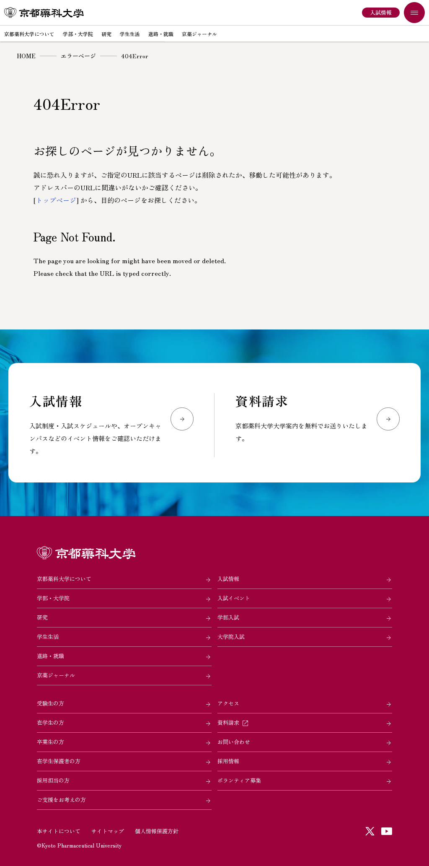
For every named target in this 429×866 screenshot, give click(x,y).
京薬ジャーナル (56, 675)
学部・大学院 (53, 598)
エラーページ (78, 56)
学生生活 (48, 636)
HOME (26, 56)
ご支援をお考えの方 (61, 800)
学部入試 (228, 617)
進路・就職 (50, 656)
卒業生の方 (50, 742)
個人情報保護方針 (156, 831)
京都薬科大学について (64, 579)
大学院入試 (231, 636)
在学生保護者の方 (58, 761)
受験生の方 (50, 703)
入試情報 (228, 579)
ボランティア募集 (239, 780)
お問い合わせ (233, 742)
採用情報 (228, 761)
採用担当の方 (53, 780)
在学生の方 (50, 722)
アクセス (228, 703)
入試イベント (233, 598)
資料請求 (228, 722)
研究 (42, 617)
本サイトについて (58, 831)
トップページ (56, 200)
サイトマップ (107, 831)
